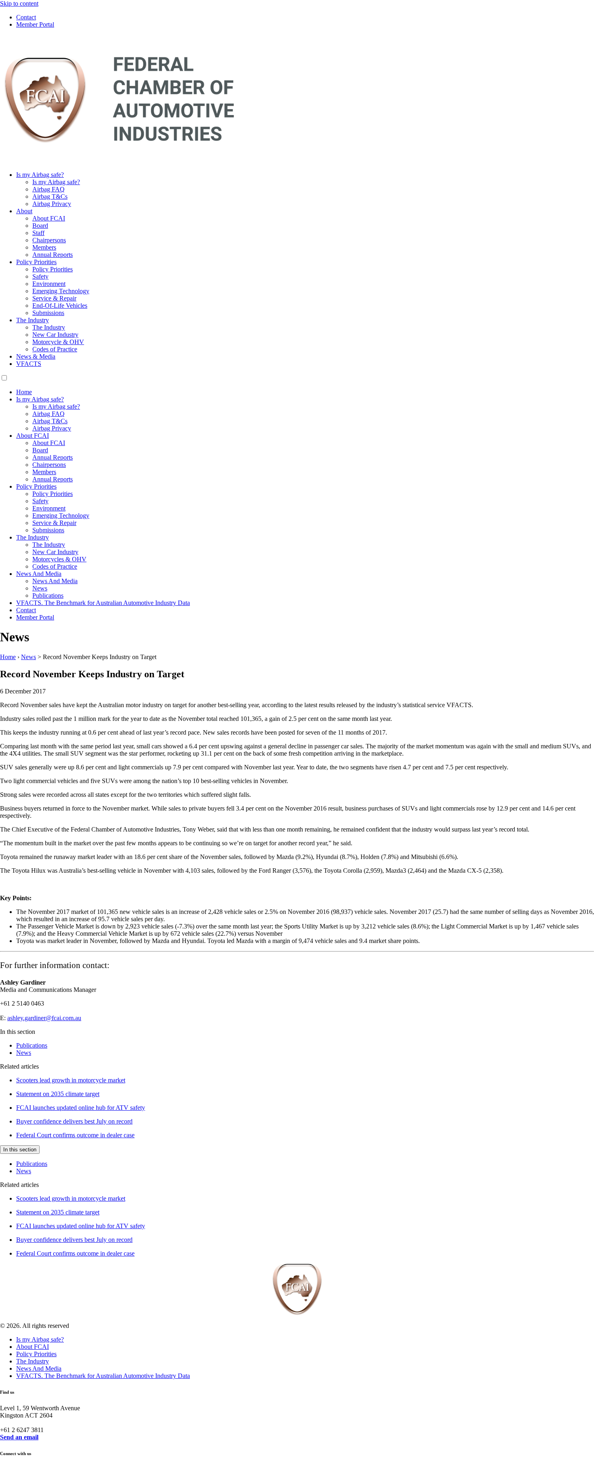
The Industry (32, 320)
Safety (40, 276)
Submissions (48, 312)
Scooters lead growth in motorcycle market (70, 1080)
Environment (48, 283)
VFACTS (28, 363)
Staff (38, 232)
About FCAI (48, 218)
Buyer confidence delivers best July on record (74, 1121)
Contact (26, 17)
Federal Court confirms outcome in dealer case (75, 1135)
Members (44, 247)
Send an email (19, 1437)
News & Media (35, 356)
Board (40, 225)
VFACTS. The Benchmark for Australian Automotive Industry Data (103, 602)
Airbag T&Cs (49, 196)
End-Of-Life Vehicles (59, 305)
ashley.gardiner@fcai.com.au (44, 1017)
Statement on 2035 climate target (57, 1093)
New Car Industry (55, 334)
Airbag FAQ (48, 189)
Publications (47, 595)
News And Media (38, 573)
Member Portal (35, 24)
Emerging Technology (60, 291)
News (39, 588)
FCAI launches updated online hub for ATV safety (80, 1107)
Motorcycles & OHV (59, 559)
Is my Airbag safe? (40, 174)
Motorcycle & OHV (58, 341)
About (24, 211)
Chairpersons (49, 240)
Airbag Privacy (51, 203)
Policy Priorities (36, 261)
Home (24, 392)
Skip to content (19, 3)
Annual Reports (52, 254)
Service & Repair (54, 298)
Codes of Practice (54, 349)
